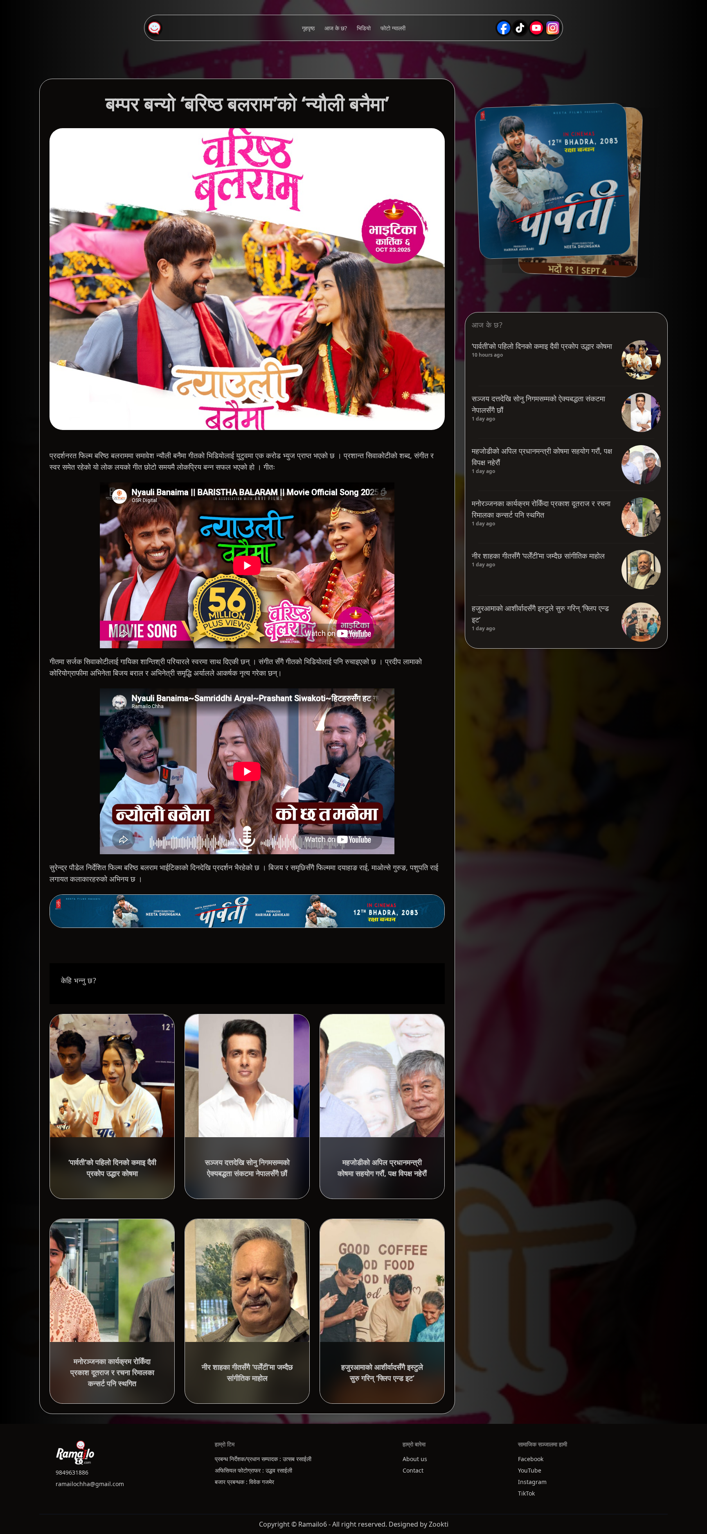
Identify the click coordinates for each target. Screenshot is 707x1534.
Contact (413, 1470)
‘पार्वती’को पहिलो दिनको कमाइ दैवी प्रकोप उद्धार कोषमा (542, 346)
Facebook (530, 1459)
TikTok (526, 1493)
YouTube (529, 1470)
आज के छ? (335, 28)
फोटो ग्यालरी (393, 28)
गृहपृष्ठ (308, 28)
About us (415, 1459)
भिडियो (364, 28)
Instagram (532, 1482)
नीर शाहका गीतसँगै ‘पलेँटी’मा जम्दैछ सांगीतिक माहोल (538, 556)
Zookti (438, 1524)
